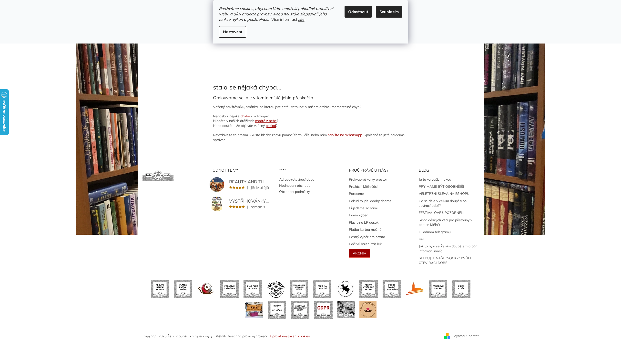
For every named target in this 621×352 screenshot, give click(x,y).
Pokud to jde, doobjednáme (370, 201)
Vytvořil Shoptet (466, 336)
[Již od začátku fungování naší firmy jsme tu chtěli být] (277, 309)
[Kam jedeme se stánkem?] (346, 309)
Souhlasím (389, 11)
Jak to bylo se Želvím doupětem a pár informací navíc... (448, 248)
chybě (245, 116)
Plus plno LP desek (363, 222)
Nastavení (232, 31)
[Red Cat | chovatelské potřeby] (254, 309)
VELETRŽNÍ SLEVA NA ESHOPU (444, 193)
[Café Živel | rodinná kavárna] (206, 288)
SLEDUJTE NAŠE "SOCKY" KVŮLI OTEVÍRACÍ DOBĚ (445, 260)
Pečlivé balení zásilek (365, 244)
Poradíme (356, 193)
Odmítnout (358, 11)
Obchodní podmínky (294, 191)
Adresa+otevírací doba (296, 179)
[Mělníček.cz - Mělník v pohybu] (415, 288)
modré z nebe (266, 121)
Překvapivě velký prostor (368, 179)
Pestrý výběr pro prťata (367, 237)
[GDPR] (323, 309)
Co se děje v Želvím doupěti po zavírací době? (443, 203)
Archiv (359, 253)
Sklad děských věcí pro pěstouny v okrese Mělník (445, 222)
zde (301, 19)
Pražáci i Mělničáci (363, 186)
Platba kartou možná (365, 229)
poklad (271, 125)
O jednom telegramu (435, 232)
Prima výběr (358, 215)
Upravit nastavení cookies (290, 336)
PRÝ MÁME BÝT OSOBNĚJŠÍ (441, 186)
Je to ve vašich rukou (435, 179)
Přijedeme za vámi (363, 208)
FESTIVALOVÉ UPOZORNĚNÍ (441, 212)
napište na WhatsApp (345, 135)
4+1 (422, 239)
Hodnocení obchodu (294, 185)
